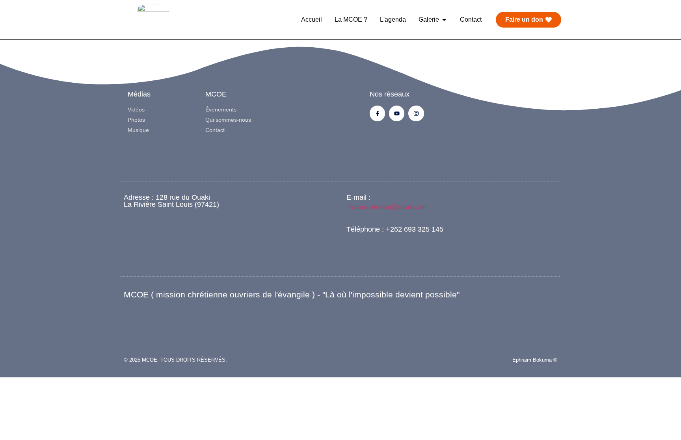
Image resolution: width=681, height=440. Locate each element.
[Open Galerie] (444, 19)
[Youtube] (396, 113)
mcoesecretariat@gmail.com (386, 207)
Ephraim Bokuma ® (534, 360)
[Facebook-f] (377, 113)
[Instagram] (416, 113)
